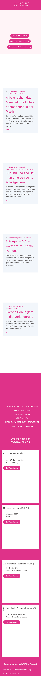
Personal (25, 169)
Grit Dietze (11, 94)
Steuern (16, 308)
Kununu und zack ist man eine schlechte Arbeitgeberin (20, 177)
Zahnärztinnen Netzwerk (17, 91)
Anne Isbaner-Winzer (14, 169)
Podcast (18, 94)
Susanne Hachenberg (16, 306)
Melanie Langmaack (15, 238)
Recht (23, 94)
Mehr (8, 129)
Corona (9, 308)
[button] (3, 360)
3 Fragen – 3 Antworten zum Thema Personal (19, 246)
